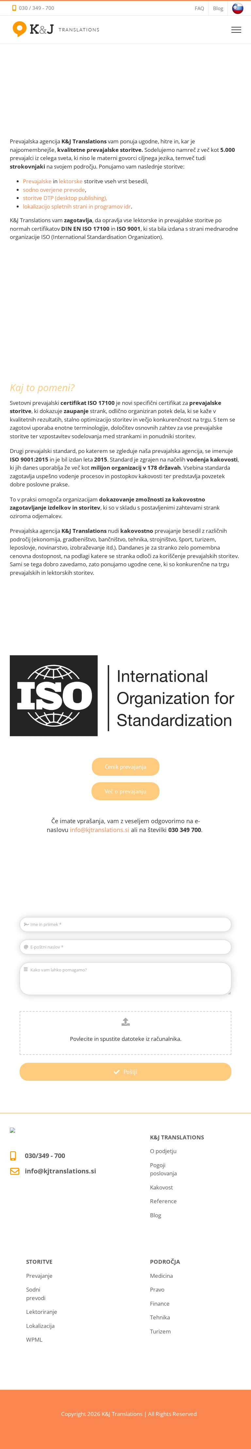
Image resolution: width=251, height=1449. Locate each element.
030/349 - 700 (45, 1155)
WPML (34, 1339)
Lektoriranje (41, 1311)
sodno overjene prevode (54, 189)
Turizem (160, 1331)
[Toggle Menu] (236, 30)
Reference (163, 1201)
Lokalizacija (40, 1326)
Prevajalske (37, 181)
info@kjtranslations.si (99, 830)
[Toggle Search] (213, 29)
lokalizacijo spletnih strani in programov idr (77, 206)
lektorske (71, 181)
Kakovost (161, 1187)
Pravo (157, 1289)
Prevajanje (39, 1275)
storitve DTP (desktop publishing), (65, 198)
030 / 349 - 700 (36, 8)
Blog (155, 1215)
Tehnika (160, 1317)
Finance (160, 1303)
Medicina (161, 1275)
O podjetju (163, 1151)
